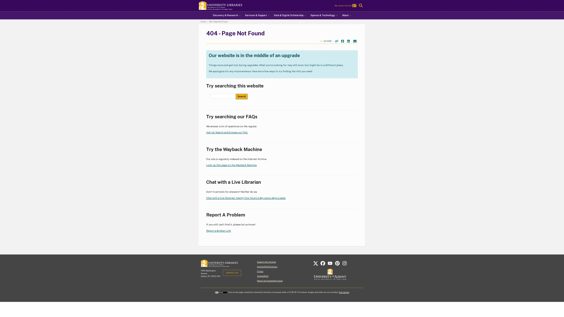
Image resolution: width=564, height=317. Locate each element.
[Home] (221, 5)
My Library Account (343, 6)
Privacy (260, 271)
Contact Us (232, 273)
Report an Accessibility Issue (270, 281)
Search (242, 96)
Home (203, 22)
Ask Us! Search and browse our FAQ (227, 132)
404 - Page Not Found (218, 22)
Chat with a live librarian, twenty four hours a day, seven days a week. (246, 198)
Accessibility (262, 276)
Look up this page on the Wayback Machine (231, 165)
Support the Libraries (266, 262)
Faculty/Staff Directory (267, 266)
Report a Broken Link (218, 230)
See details (344, 292)
